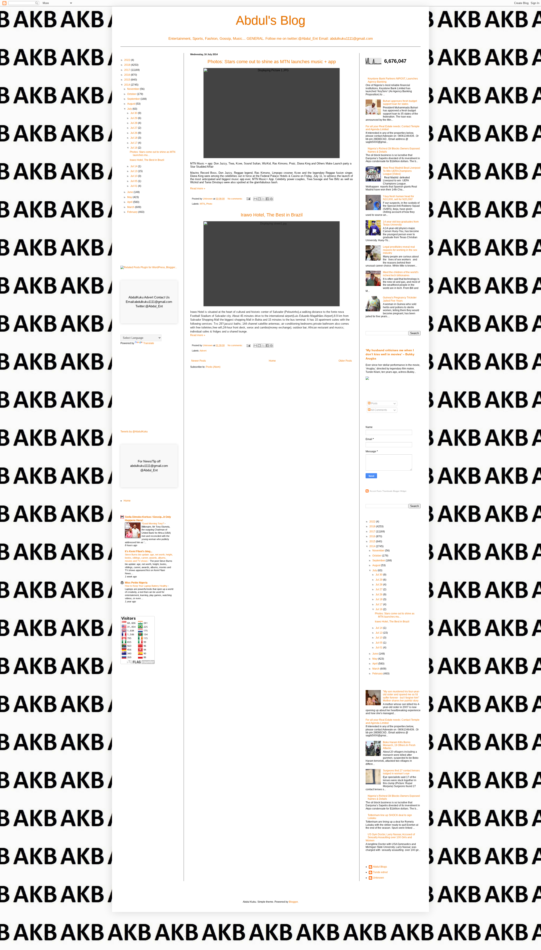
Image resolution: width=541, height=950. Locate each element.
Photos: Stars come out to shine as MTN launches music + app (272, 61)
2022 (127, 60)
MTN (202, 203)
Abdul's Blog (270, 20)
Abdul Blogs (380, 866)
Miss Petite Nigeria (136, 582)
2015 (127, 79)
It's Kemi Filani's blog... (138, 551)
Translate (148, 343)
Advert (203, 350)
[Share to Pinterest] (271, 199)
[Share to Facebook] (267, 199)
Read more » (197, 188)
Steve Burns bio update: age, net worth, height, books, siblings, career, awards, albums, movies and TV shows (149, 557)
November (133, 88)
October (132, 94)
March (131, 207)
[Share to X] (263, 199)
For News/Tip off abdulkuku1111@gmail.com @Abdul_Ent (149, 465)
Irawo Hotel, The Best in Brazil (272, 214)
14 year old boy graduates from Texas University (401, 223)
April (130, 202)
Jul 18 (134, 137)
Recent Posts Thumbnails (381, 491)
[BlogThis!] (259, 199)
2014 (127, 84)
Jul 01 (134, 186)
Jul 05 (134, 181)
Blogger (293, 901)
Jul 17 (134, 142)
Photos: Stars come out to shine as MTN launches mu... (394, 615)
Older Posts (345, 360)
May (130, 197)
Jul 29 (134, 118)
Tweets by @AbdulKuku (134, 431)
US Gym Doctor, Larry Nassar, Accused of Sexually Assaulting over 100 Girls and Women (390, 837)
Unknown (378, 877)
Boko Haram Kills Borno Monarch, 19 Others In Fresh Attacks (399, 745)
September (134, 98)
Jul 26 (134, 132)
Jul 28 (134, 123)
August (131, 103)
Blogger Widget (399, 491)
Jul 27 (134, 127)
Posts (373, 403)
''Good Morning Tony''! (153, 523)
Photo (209, 203)
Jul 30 (134, 113)
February (132, 212)
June (130, 192)
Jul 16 (134, 147)
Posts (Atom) (213, 366)
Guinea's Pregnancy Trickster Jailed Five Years (400, 299)
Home (272, 360)
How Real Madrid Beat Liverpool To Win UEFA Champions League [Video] (401, 170)
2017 (127, 69)
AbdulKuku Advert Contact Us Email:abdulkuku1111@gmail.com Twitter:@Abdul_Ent (149, 301)
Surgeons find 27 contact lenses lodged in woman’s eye (401, 772)
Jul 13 (134, 171)
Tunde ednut (380, 872)
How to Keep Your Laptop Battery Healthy (146, 586)
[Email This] (255, 199)
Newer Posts (198, 360)
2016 (127, 74)
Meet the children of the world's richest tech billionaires (400, 274)
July (130, 108)
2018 (127, 64)
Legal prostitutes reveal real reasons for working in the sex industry (400, 249)
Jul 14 (134, 166)
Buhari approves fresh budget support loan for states (400, 102)
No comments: (235, 198)
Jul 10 (134, 176)
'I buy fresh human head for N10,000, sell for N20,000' (398, 198)
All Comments (378, 410)
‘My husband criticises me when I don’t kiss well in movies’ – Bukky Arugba (390, 354)
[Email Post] (248, 198)
